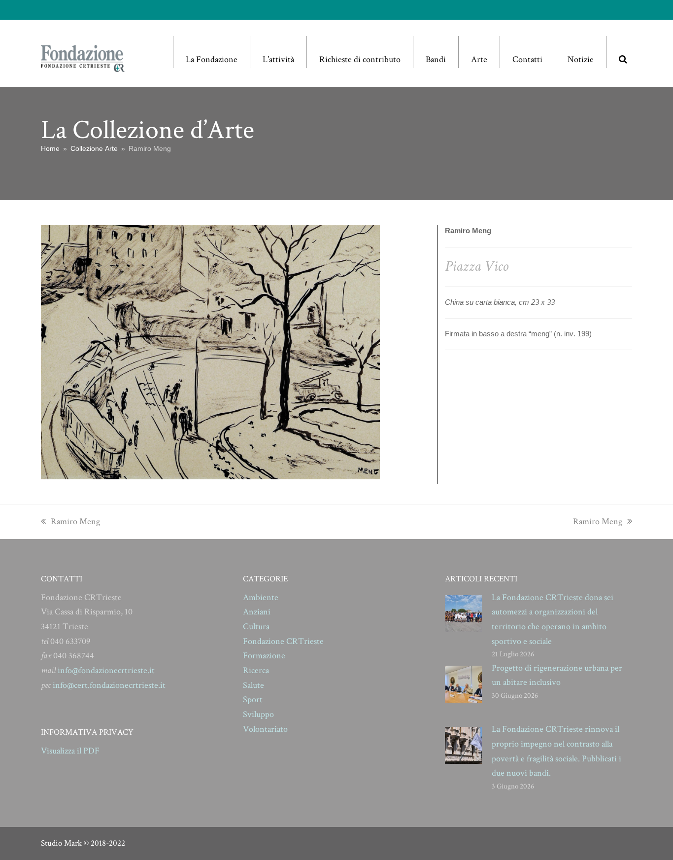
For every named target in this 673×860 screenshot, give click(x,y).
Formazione (264, 655)
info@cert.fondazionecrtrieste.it (109, 685)
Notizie (581, 59)
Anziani (256, 611)
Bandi (436, 59)
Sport (253, 699)
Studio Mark (61, 843)
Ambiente (260, 597)
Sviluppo (258, 714)
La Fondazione (211, 59)
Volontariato (265, 729)
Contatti (527, 59)
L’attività (278, 59)
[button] (622, 52)
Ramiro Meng (75, 521)
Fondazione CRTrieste (283, 641)
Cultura (256, 626)
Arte (479, 59)
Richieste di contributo (360, 59)
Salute (253, 685)
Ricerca (256, 670)
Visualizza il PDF (70, 750)
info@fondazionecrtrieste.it (106, 670)
